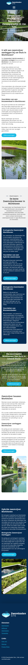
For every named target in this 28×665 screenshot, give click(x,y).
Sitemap (4, 644)
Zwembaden (5, 626)
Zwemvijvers (5, 631)
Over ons (4, 641)
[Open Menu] (14, 7)
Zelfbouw (4, 628)
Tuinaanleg (5, 633)
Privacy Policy (5, 647)
